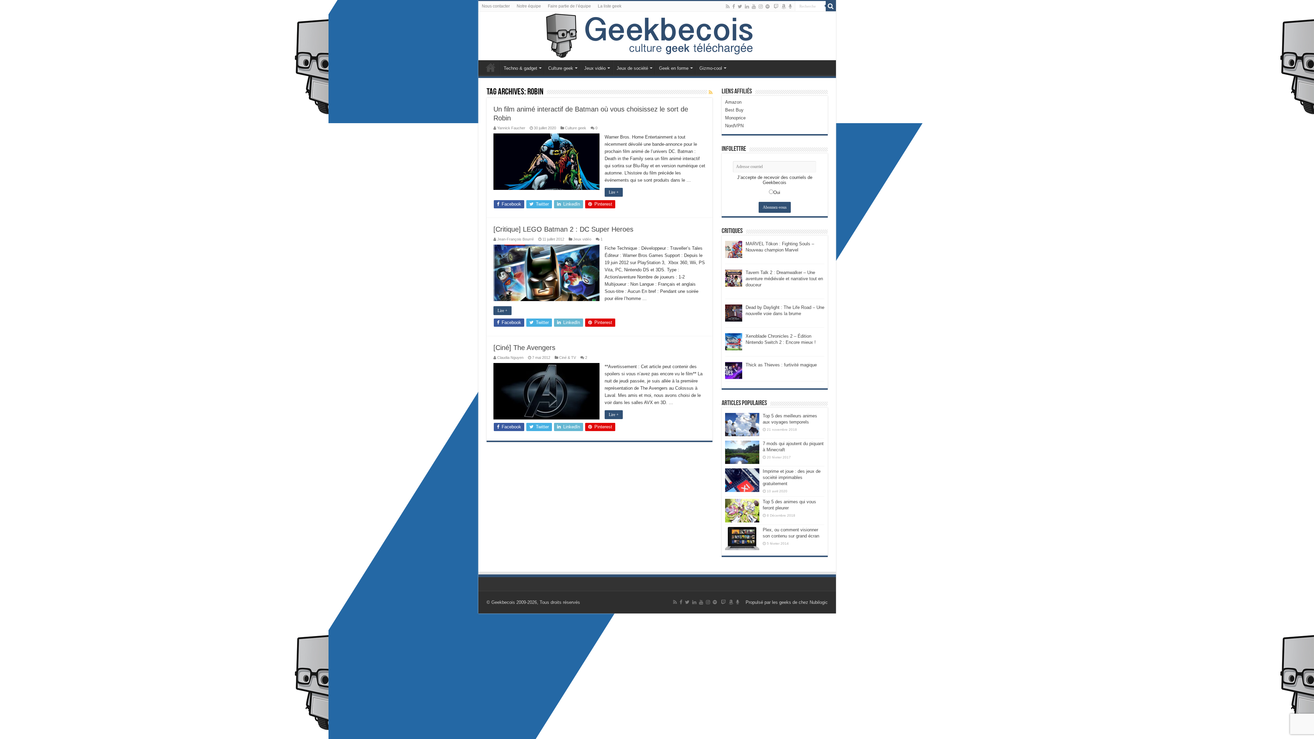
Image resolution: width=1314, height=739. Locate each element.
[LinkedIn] (747, 6)
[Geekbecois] (657, 36)
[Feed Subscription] (710, 92)
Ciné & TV (567, 357)
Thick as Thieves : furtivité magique (781, 364)
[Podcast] (790, 6)
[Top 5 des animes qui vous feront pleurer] (742, 510)
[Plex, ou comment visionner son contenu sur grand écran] (742, 538)
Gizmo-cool (710, 68)
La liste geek (609, 6)
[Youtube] (754, 6)
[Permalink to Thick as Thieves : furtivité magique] (733, 370)
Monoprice (735, 117)
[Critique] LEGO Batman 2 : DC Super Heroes (563, 229)
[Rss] (727, 6)
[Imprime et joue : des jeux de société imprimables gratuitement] (742, 480)
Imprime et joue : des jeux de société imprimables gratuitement (792, 477)
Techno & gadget (520, 68)
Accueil (491, 67)
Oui (776, 192)
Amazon (733, 102)
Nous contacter (496, 6)
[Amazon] (784, 6)
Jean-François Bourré (515, 239)
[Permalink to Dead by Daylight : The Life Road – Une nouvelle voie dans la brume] (733, 312)
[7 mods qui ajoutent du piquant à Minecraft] (742, 452)
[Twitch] (776, 6)
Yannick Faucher (511, 128)
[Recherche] (831, 6)
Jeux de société (632, 68)
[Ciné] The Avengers (524, 347)
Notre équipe (529, 6)
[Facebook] (734, 6)
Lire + (614, 192)
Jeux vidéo (595, 68)
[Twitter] (740, 6)
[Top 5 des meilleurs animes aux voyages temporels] (742, 424)
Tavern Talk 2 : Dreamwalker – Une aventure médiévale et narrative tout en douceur (784, 278)
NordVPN (734, 125)
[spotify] (767, 6)
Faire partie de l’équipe (569, 6)
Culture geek (560, 68)
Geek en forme (673, 68)
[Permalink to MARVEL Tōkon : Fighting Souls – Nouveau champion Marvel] (733, 248)
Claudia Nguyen (510, 357)
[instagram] (760, 6)
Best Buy (734, 110)
